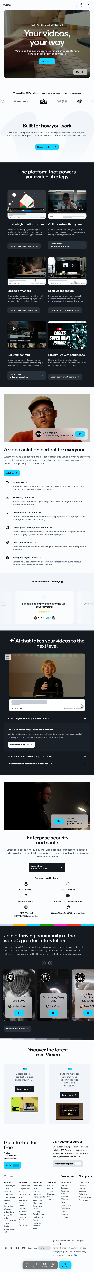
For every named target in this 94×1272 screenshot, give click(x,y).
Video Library (9, 1212)
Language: (32, 1248)
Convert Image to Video (22, 1217)
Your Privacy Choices (63, 1255)
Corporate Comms (37, 1207)
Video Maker (9, 1197)
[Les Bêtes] (19, 1013)
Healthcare (38, 1217)
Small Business (36, 1190)
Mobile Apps (24, 1186)
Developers (65, 1205)
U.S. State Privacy (77, 1247)
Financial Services (37, 1224)
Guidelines (65, 1208)
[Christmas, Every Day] (53, 1013)
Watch (64, 1211)
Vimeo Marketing (51, 1192)
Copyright (58, 1251)
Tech (35, 1229)
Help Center (66, 1182)
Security (22, 1208)
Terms (55, 1247)
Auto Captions (22, 1198)
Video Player (9, 1186)
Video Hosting (7, 1190)
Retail (35, 1220)
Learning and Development (39, 1212)
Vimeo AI (8, 1215)
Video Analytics (8, 1225)
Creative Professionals (39, 1195)
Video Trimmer (21, 1204)
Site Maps (83, 1200)
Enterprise (37, 1186)
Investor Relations (83, 1193)
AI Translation (23, 1224)
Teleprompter (24, 1189)
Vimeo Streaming (51, 1198)
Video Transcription (24, 1193)
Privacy (63, 1247)
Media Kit (65, 1214)
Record (7, 1200)
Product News (85, 1197)
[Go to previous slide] (43, 963)
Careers (82, 1185)
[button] (80, 5)
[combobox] (44, 1248)
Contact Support (64, 1186)
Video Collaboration (10, 1219)
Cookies (68, 1251)
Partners (64, 1217)
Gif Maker (22, 1211)
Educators (37, 1200)
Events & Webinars (65, 1198)
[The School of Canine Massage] (88, 1013)
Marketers (37, 1203)
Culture (82, 1188)
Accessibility (80, 1251)
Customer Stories (65, 1192)
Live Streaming (8, 1204)
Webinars (8, 1209)
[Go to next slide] (50, 963)
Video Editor (9, 1194)
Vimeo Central (50, 1187)
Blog (63, 1202)
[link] (47, 61)
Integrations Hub (9, 1230)
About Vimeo (84, 1182)
